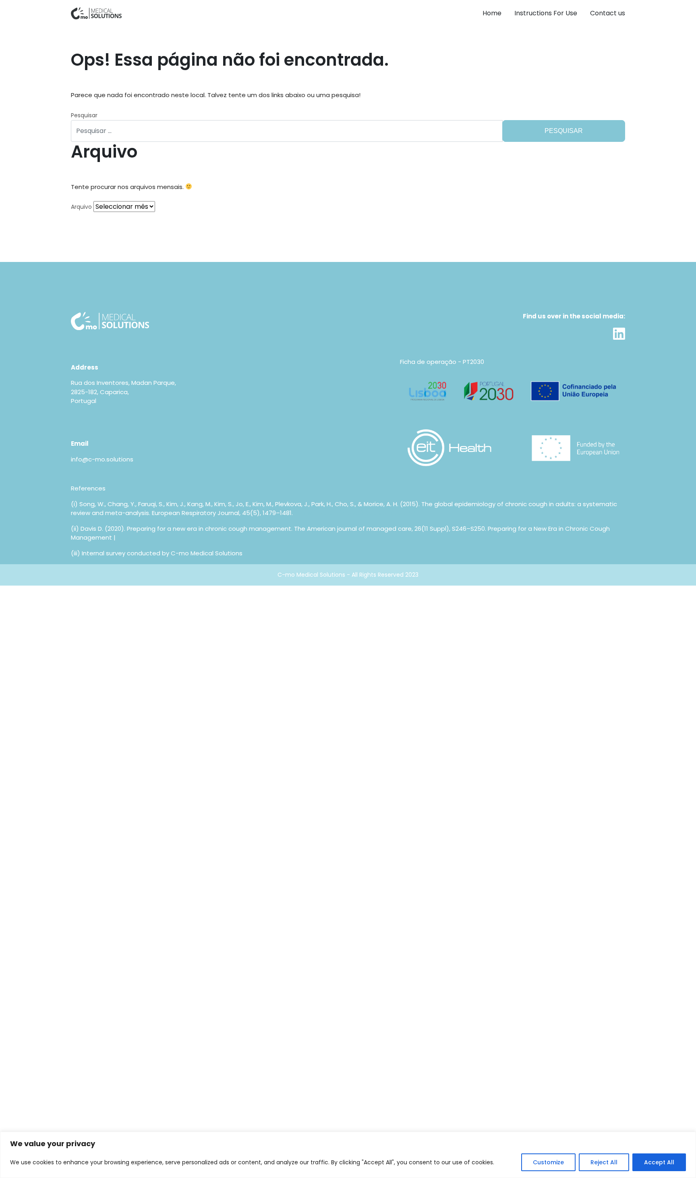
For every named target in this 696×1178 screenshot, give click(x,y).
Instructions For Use (545, 13)
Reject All (603, 1162)
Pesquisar (84, 115)
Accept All (659, 1162)
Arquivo (81, 207)
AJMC (125, 537)
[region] (348, 1155)
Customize (548, 1162)
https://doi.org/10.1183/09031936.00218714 (355, 513)
